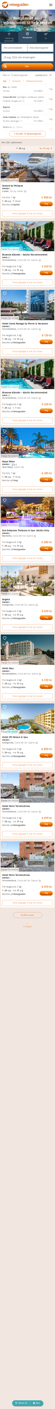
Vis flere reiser (27, 915)
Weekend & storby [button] (34, 81)
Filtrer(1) (22, 1403)
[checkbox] (5, 156)
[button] (14, 48)
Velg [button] (51, 89)
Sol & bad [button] (16, 81)
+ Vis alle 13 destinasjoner (27, 133)
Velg (46, 204)
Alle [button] (4, 81)
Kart (38, 1403)
